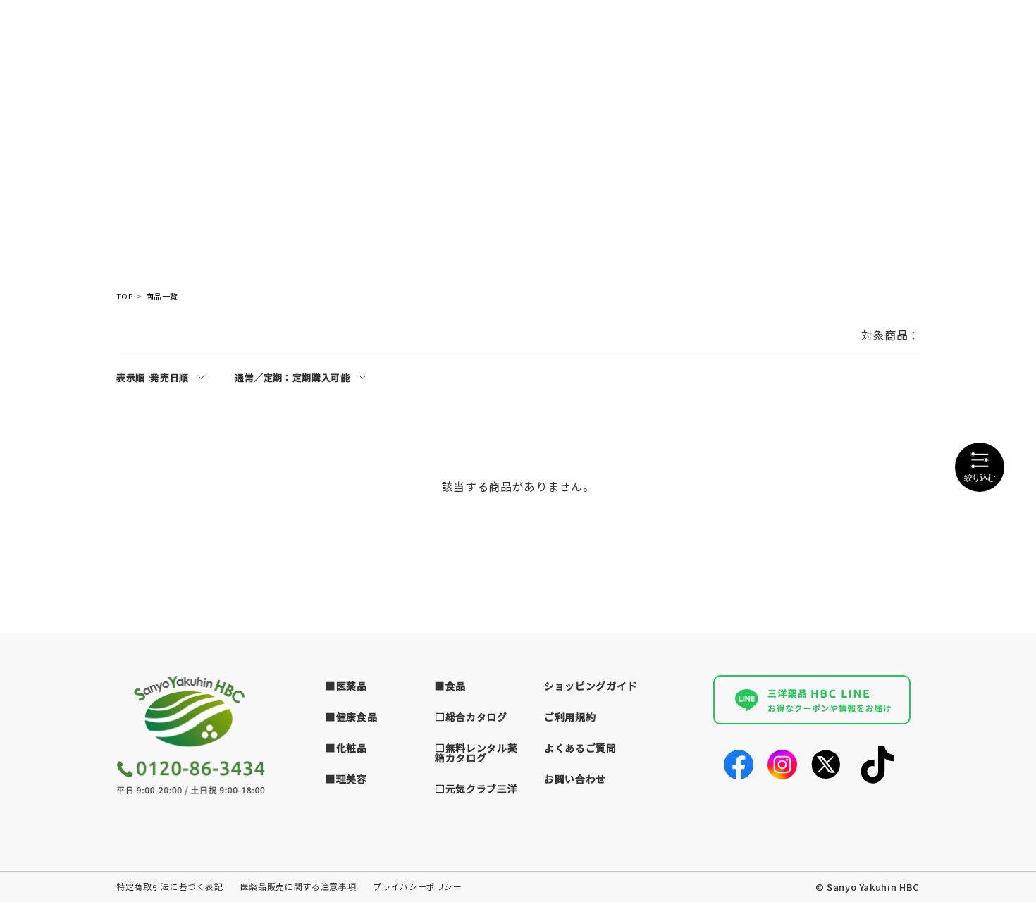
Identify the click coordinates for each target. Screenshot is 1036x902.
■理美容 (346, 779)
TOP (124, 296)
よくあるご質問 (580, 748)
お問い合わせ (575, 779)
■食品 (450, 686)
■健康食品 (352, 717)
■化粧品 (346, 748)
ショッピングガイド (590, 686)
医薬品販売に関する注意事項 (298, 886)
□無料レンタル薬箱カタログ (476, 753)
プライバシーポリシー (417, 886)
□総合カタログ (471, 717)
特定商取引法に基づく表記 (169, 886)
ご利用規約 (570, 717)
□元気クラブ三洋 (476, 788)
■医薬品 (346, 686)
